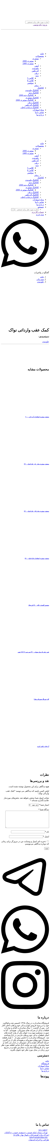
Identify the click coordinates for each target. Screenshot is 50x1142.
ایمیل (46, 836)
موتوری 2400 (28, 63)
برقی (36, 73)
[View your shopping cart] (48, 27)
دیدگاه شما (43, 809)
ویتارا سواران (38, 110)
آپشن (36, 66)
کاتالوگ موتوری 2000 (25, 100)
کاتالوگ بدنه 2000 (26, 95)
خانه (42, 54)
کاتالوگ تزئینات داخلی (29, 107)
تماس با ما (39, 112)
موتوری (35, 58)
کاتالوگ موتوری (32, 98)
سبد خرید (40, 214)
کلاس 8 (30, 80)
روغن (36, 85)
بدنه (37, 76)
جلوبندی (35, 68)
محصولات (40, 56)
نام (47, 832)
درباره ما (40, 115)
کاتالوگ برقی (33, 102)
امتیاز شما (44, 805)
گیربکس (35, 71)
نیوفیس (30, 83)
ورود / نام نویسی (40, 25)
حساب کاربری (38, 212)
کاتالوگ (41, 88)
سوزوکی (40, 279)
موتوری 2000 (28, 61)
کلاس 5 (30, 78)
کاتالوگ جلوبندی (32, 90)
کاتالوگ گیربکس (32, 105)
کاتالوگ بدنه (34, 93)
